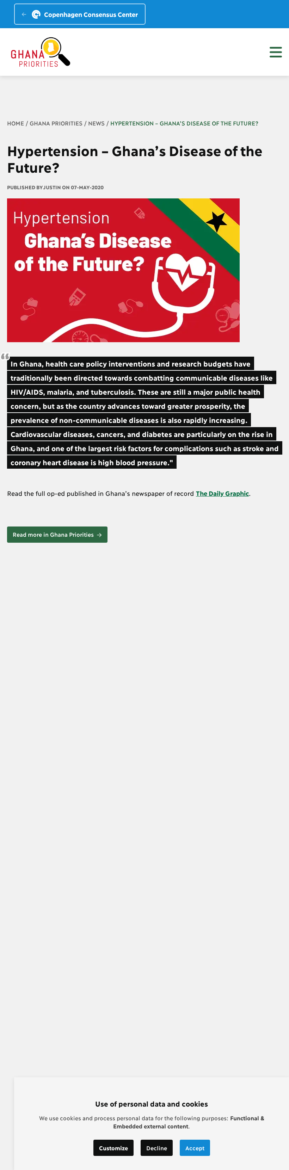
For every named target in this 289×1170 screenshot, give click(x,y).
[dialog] (151, 1123)
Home (15, 122)
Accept (194, 1147)
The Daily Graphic (222, 493)
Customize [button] (113, 1147)
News (96, 122)
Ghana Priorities (56, 122)
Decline (156, 1147)
